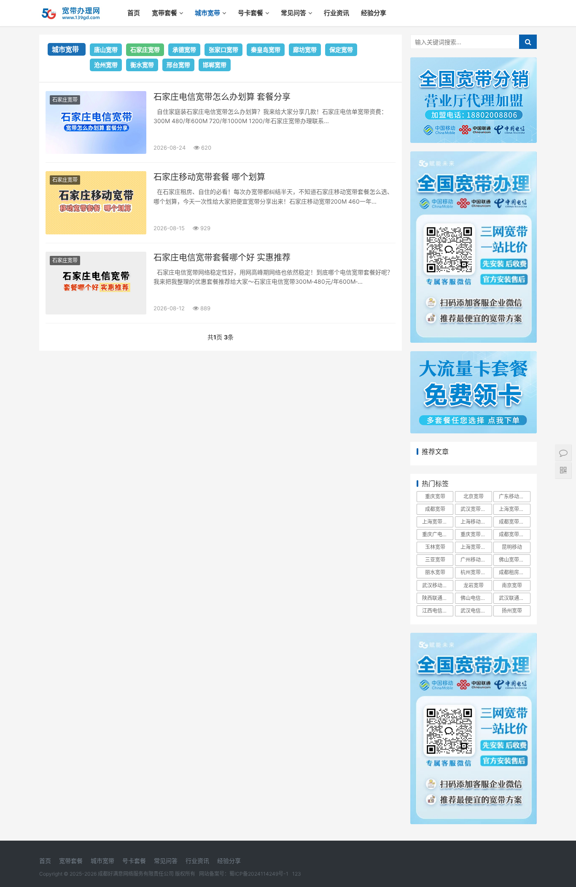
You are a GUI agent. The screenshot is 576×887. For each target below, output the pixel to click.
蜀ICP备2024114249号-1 (258, 874)
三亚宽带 (435, 559)
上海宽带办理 (437, 522)
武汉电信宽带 (475, 610)
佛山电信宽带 (475, 598)
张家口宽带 (223, 49)
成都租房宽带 (514, 572)
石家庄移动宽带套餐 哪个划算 (209, 177)
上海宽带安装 (475, 547)
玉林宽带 (435, 547)
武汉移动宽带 (437, 585)
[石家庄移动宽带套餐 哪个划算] (96, 202)
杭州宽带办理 (475, 572)
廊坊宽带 (305, 49)
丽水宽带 (435, 572)
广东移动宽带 (514, 496)
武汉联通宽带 (514, 598)
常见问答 (293, 13)
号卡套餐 (250, 13)
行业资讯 (336, 13)
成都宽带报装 (514, 534)
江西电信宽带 (437, 610)
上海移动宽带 (475, 522)
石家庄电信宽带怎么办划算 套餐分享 (222, 97)
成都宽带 (435, 509)
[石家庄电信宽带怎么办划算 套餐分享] (96, 122)
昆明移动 (512, 547)
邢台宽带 (178, 64)
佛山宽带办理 (514, 559)
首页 (133, 13)
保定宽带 (341, 49)
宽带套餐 (164, 13)
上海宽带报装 (514, 509)
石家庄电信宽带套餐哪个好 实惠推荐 (222, 258)
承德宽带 (184, 49)
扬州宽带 (512, 610)
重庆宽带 (435, 496)
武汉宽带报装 (475, 509)
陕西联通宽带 (437, 598)
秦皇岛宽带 (265, 49)
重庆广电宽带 (437, 534)
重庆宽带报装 (475, 534)
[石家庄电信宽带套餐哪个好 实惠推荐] (96, 283)
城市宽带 (207, 13)
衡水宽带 (142, 64)
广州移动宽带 (475, 559)
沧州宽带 (106, 64)
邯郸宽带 (214, 64)
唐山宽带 (106, 49)
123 (296, 874)
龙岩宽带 (473, 585)
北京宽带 (473, 496)
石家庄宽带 (145, 49)
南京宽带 (512, 585)
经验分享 (373, 13)
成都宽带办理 (514, 522)
